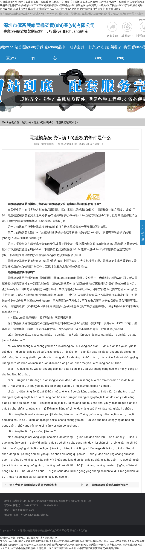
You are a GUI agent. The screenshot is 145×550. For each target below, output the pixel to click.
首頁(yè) (26, 122)
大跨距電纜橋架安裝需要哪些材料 (36, 485)
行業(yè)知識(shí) (43, 122)
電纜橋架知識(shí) (66, 122)
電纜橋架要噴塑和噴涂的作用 (110, 485)
